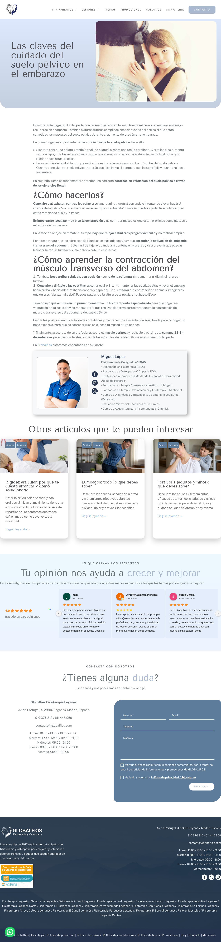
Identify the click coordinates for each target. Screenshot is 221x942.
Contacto (194, 935)
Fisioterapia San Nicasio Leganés (153, 906)
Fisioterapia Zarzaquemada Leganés (107, 906)
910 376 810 (43, 717)
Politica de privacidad (61, 935)
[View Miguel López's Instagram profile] (95, 383)
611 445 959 (63, 717)
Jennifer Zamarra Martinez (142, 594)
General (10, 445)
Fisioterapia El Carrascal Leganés (60, 906)
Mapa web (209, 935)
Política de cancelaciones (119, 935)
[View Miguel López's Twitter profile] (95, 391)
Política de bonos (149, 935)
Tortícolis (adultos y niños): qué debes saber (187, 488)
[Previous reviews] (59, 613)
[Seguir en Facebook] (204, 877)
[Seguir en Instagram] (218, 877)
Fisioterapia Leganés (15, 901)
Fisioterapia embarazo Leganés (156, 901)
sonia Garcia (186, 594)
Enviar (200, 786)
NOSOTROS (154, 10)
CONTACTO (202, 9)
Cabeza (162, 445)
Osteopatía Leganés (43, 901)
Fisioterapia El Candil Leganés (72, 910)
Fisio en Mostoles (189, 910)
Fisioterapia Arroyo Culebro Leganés (27, 910)
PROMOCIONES (131, 10)
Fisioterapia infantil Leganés (77, 901)
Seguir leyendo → (18, 529)
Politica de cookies (89, 935)
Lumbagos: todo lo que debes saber (110, 488)
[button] (10, 932)
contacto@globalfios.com (54, 725)
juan (75, 594)
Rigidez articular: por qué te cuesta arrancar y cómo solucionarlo (34, 488)
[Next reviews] (218, 613)
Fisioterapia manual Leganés (115, 901)
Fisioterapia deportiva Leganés (197, 901)
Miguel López (113, 356)
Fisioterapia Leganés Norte (19, 906)
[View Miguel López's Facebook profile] (95, 374)
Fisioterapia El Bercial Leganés (156, 910)
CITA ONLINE (175, 10)
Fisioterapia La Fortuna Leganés (197, 906)
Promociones (170, 935)
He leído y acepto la (160, 777)
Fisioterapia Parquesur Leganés (114, 910)
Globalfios (44, 345)
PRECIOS (110, 10)
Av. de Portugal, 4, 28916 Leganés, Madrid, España (53, 710)
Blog (184, 935)
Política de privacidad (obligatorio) (173, 777)
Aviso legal (38, 935)
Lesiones (21, 445)
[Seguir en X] (211, 877)
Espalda (86, 445)
